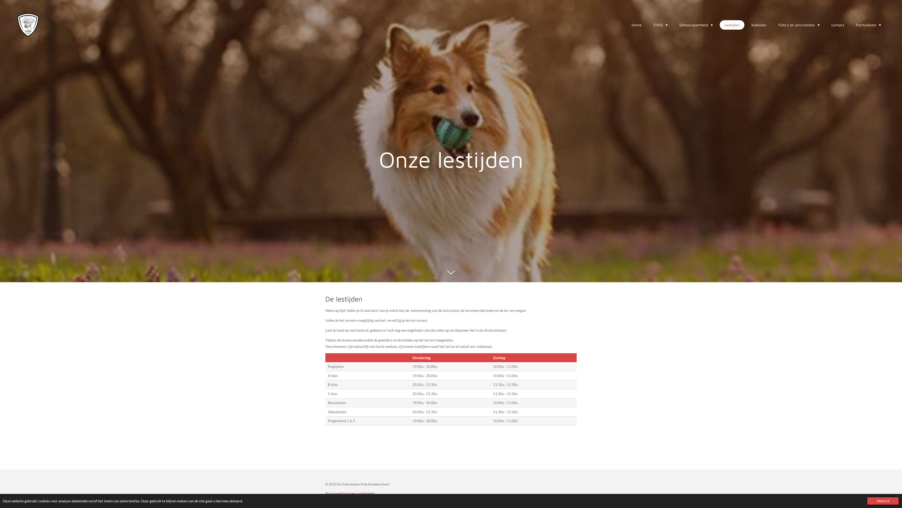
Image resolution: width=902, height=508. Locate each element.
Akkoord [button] (883, 501)
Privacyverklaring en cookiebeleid (350, 493)
